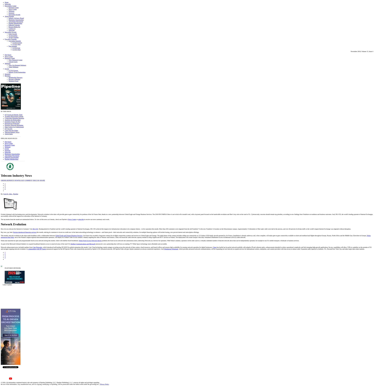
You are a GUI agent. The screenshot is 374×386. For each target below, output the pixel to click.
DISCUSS (36, 180)
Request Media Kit (14, 27)
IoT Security (8, 129)
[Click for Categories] (15, 283)
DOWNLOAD (19, 180)
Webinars (11, 11)
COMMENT (28, 180)
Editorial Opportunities (12, 157)
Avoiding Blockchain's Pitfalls (14, 116)
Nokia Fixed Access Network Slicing (90, 240)
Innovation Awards (14, 14)
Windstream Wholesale (171, 249)
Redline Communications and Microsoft (83, 244)
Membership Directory (15, 77)
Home (6, 2)
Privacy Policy (104, 384)
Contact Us (12, 29)
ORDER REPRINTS (7, 180)
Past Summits (13, 46)
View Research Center (15, 60)
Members (7, 76)
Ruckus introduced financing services (24, 232)
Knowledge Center (10, 6)
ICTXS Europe (17, 43)
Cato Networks (37, 247)
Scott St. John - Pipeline (10, 194)
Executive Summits (11, 39)
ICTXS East (16, 48)
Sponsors (11, 13)
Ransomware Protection (12, 123)
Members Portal (13, 81)
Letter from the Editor (11, 130)
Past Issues (8, 55)
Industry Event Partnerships (17, 72)
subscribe (81, 219)
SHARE (42, 180)
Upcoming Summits (15, 41)
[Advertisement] (10, 297)
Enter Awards (13, 34)
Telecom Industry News (12, 132)
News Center (13, 9)
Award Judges (13, 36)
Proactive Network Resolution (14, 125)
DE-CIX (35, 229)
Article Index (9, 134)
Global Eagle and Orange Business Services (68, 235)
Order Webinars (13, 67)
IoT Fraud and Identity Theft (13, 115)
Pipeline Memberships (15, 23)
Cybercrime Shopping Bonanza (14, 118)
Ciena (214, 247)
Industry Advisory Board (16, 18)
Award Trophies (14, 37)
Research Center (14, 7)
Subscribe (8, 4)
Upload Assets (13, 62)
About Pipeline (9, 16)
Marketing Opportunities (16, 20)
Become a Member (14, 79)
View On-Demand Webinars (17, 65)
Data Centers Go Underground (14, 127)
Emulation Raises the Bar (12, 122)
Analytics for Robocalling (13, 120)
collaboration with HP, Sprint (37, 249)
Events (7, 69)
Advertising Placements (16, 21)
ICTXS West (16, 44)
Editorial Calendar (14, 25)
